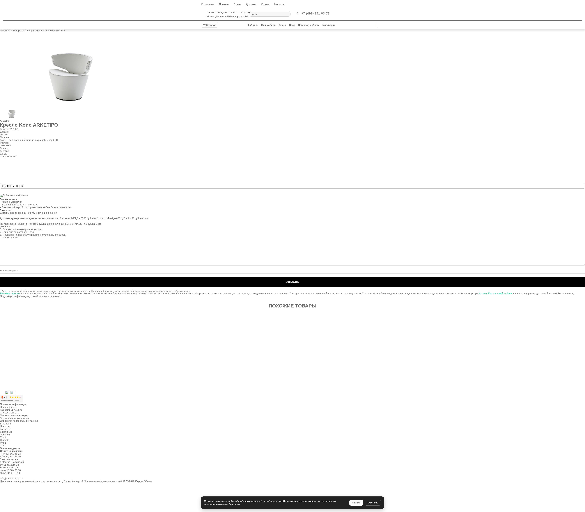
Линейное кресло (10, 293)
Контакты (279, 4)
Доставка (251, 4)
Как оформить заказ (11, 410)
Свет (292, 25)
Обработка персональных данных (19, 421)
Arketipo (4, 120)
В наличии (328, 25)
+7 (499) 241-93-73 (10, 454)
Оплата (265, 4)
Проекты (224, 4)
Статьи (237, 4)
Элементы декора (10, 448)
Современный (8, 156)
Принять (356, 502)
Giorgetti (4, 440)
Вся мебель (268, 25)
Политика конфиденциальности (102, 481)
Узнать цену (13, 186)
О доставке (6, 210)
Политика (96, 291)
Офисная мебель (308, 25)
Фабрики (252, 25)
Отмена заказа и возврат (14, 415)
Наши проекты (8, 407)
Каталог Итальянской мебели (495, 293)
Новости (5, 426)
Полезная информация (13, 404)
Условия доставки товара (14, 418)
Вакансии (5, 423)
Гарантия (5, 227)
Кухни (282, 25)
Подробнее (234, 504)
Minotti (3, 437)
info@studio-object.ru (11, 478)
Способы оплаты (8, 199)
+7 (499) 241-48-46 (10, 456)
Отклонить (373, 502)
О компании (207, 4)
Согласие (107, 291)
